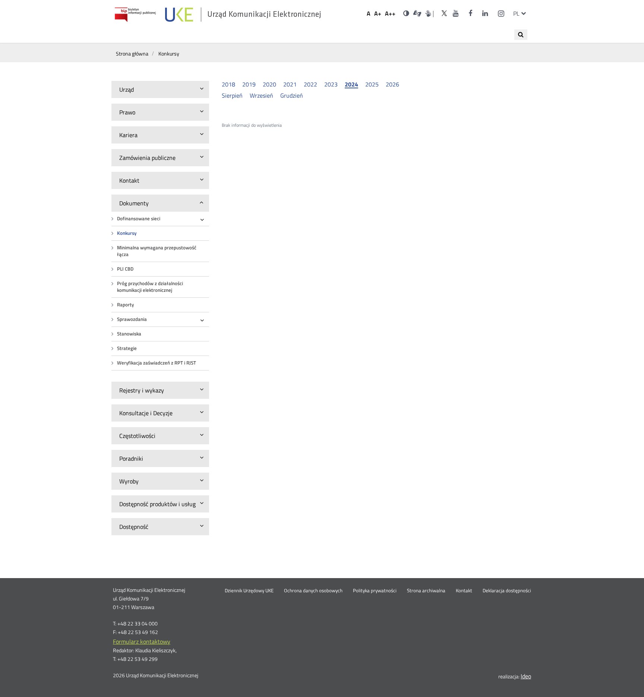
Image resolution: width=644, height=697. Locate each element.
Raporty (125, 304)
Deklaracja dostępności (507, 590)
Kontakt (464, 590)
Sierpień (232, 95)
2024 (351, 84)
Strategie (127, 348)
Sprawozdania (132, 319)
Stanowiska (129, 333)
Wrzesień (261, 95)
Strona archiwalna (426, 590)
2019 (249, 84)
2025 (372, 84)
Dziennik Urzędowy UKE (249, 590)
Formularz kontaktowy (141, 641)
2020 (269, 84)
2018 (228, 84)
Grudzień (291, 95)
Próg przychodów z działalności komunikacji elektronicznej (150, 287)
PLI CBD (125, 268)
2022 (310, 84)
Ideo (526, 676)
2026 (392, 84)
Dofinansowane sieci (138, 218)
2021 (290, 84)
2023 (331, 84)
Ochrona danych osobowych (313, 590)
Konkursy (126, 233)
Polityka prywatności (375, 590)
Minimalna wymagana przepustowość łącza (156, 251)
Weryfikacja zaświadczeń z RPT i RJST (156, 362)
